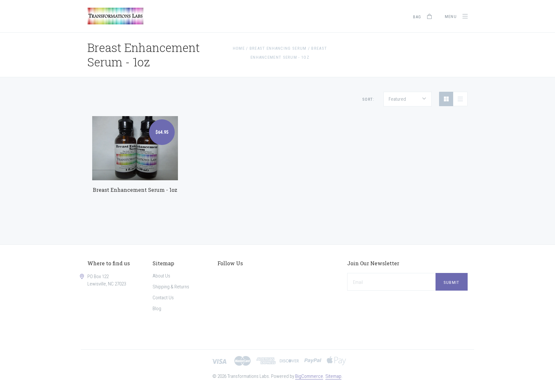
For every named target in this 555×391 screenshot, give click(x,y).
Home (239, 48)
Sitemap (333, 376)
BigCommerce (309, 376)
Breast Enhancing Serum (278, 48)
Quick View (135, 142)
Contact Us (163, 298)
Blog (157, 308)
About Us (161, 276)
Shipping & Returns (171, 287)
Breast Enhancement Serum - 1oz (135, 189)
